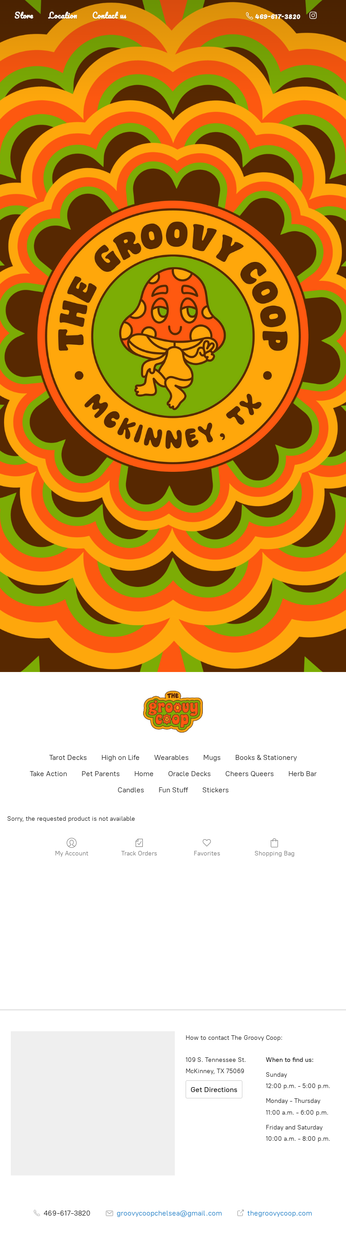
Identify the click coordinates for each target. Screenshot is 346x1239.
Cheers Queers (249, 773)
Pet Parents (101, 773)
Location (63, 15)
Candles (131, 790)
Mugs (212, 757)
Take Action (48, 773)
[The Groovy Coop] (173, 711)
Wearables (171, 757)
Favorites (207, 853)
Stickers (215, 790)
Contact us (109, 15)
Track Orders (139, 853)
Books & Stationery (266, 757)
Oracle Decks (189, 773)
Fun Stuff (173, 790)
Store (23, 15)
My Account (71, 853)
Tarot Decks (68, 757)
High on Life (120, 757)
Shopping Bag (275, 853)
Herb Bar (302, 773)
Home (144, 773)
